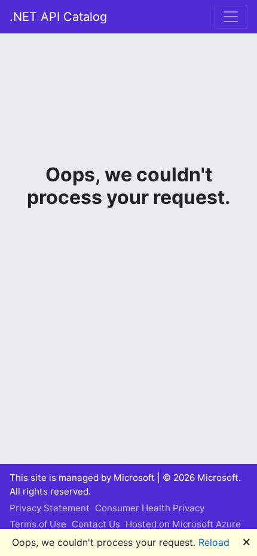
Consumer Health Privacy (149, 508)
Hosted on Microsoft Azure (183, 524)
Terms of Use (38, 524)
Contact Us (96, 524)
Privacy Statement (50, 508)
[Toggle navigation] (230, 17)
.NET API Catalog (58, 17)
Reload (214, 542)
